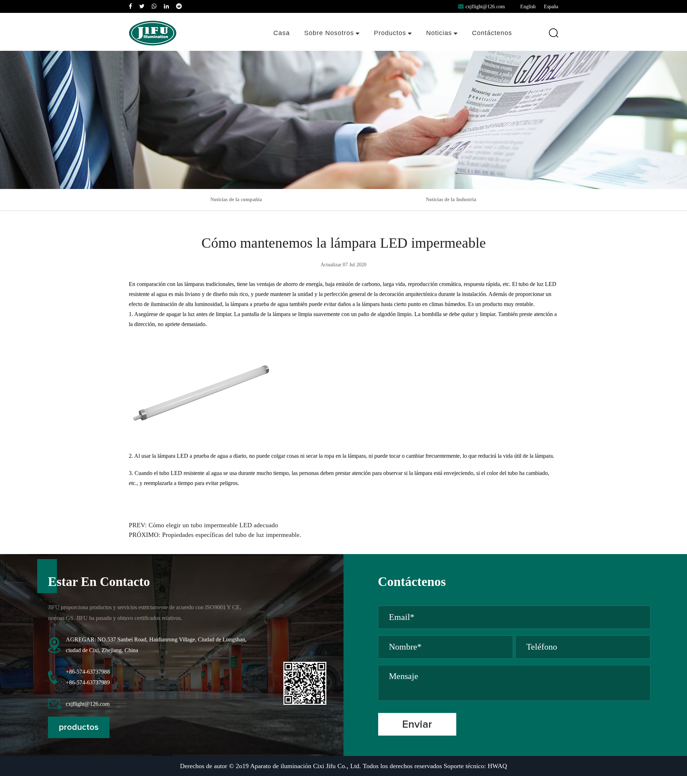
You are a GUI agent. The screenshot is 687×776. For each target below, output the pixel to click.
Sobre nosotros (329, 33)
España (551, 6)
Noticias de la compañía (236, 199)
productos (79, 727)
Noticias (439, 33)
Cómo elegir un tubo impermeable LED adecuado (213, 525)
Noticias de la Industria (451, 199)
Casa (281, 33)
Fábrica (333, 48)
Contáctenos (492, 33)
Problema (332, 46)
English (528, 6)
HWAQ (497, 766)
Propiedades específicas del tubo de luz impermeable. (231, 534)
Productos (390, 33)
